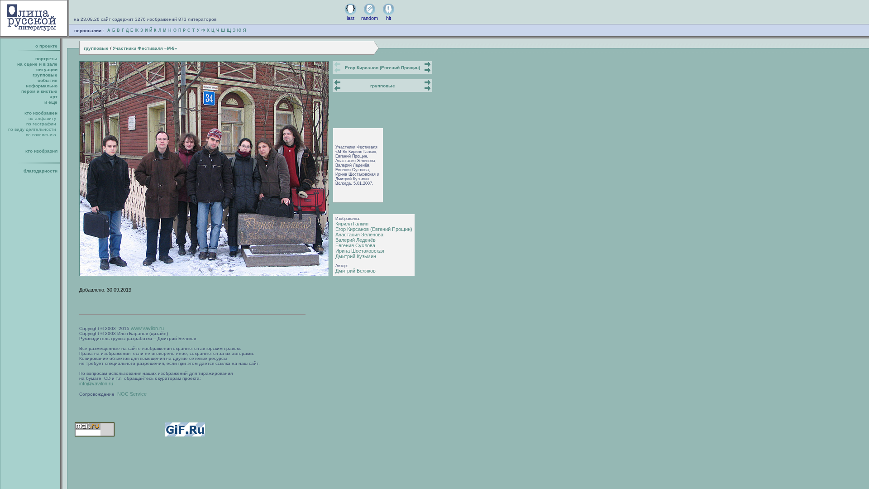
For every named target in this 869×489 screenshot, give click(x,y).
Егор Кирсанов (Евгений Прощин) (382, 67)
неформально (41, 85)
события (47, 80)
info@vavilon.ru (96, 383)
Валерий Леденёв (355, 240)
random (369, 18)
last (350, 18)
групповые (96, 48)
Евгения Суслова (355, 245)
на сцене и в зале (37, 64)
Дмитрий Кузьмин (355, 256)
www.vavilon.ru (147, 328)
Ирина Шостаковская (359, 251)
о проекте (46, 45)
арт (53, 96)
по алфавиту (42, 118)
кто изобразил (41, 151)
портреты (46, 58)
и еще (50, 102)
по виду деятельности (32, 129)
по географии (41, 123)
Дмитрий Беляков (355, 270)
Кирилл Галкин (351, 223)
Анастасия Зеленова (359, 234)
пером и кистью (39, 91)
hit (388, 18)
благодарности (40, 170)
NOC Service (132, 394)
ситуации (46, 69)
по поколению (41, 134)
